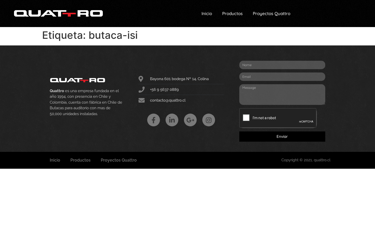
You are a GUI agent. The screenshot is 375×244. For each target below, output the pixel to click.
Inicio (207, 13)
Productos (232, 13)
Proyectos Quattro (271, 13)
